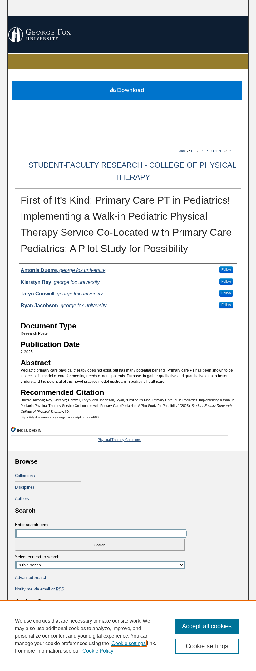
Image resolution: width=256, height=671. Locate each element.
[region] (128, 635)
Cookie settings (128, 643)
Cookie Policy (97, 651)
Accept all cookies (207, 626)
